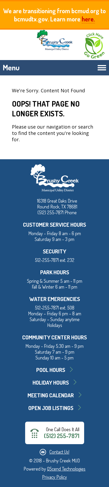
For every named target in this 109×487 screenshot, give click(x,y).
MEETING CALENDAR (51, 395)
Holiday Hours (51, 382)
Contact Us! (59, 452)
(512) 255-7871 (61, 435)
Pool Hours (50, 369)
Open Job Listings (50, 407)
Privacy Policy (54, 477)
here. (88, 19)
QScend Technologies (66, 469)
